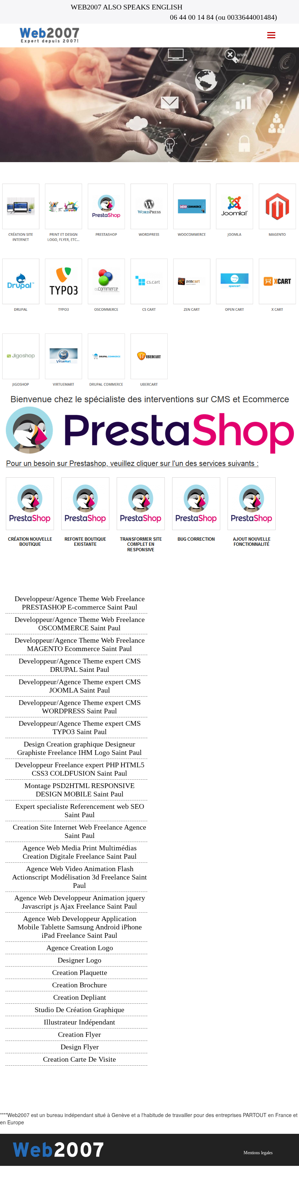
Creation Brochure (79, 985)
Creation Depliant (79, 997)
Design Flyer (80, 1047)
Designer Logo (79, 960)
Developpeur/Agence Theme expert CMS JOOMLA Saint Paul (80, 686)
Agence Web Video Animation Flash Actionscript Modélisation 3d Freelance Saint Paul (79, 877)
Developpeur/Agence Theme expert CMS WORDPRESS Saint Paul (80, 706)
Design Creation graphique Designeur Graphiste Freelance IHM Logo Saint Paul (79, 748)
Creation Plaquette (79, 972)
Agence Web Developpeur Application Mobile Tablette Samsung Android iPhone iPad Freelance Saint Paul (80, 926)
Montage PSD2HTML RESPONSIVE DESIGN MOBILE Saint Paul (79, 789)
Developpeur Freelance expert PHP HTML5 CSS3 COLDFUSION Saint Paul (79, 769)
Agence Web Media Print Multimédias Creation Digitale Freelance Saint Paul (80, 852)
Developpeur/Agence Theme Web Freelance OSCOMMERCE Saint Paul (80, 623)
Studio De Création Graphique (79, 1010)
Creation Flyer (79, 1034)
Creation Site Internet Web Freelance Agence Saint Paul (79, 831)
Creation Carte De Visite (79, 1059)
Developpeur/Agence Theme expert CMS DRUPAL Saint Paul (80, 665)
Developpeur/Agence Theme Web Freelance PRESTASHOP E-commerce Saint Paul (80, 603)
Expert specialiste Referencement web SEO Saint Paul (79, 810)
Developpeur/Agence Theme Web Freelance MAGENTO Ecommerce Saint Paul (80, 644)
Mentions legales (258, 1152)
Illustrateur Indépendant (79, 1022)
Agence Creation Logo (79, 948)
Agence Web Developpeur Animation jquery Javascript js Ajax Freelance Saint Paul (79, 902)
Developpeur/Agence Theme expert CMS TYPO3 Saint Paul (80, 727)
